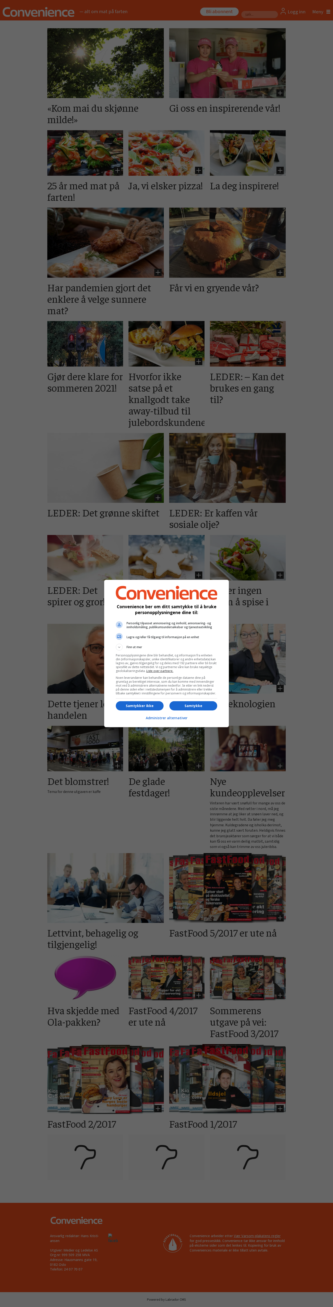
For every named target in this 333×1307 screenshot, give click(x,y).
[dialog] (166, 653)
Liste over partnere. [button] (159, 671)
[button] (166, 647)
